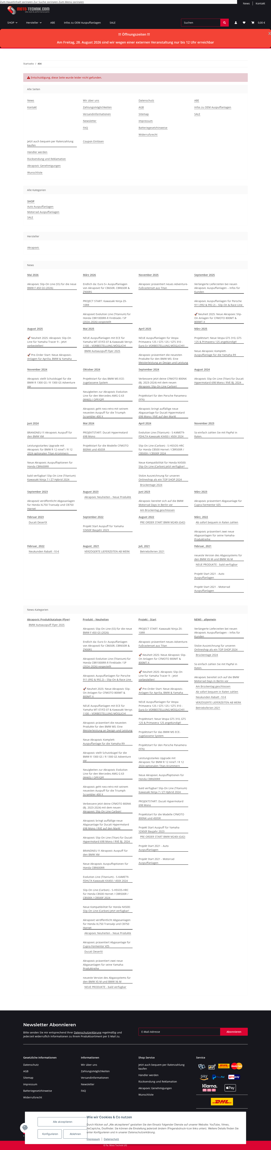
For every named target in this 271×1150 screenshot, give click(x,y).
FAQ (85, 127)
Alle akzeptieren (62, 1121)
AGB (141, 107)
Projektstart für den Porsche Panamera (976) (163, 397)
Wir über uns (91, 100)
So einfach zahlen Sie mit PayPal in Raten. (215, 434)
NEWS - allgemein (205, 619)
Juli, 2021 (144, 546)
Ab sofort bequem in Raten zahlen (217, 522)
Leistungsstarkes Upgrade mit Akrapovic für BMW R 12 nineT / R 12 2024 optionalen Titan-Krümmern (49, 449)
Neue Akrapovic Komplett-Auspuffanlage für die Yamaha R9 (215, 353)
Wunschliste (34, 172)
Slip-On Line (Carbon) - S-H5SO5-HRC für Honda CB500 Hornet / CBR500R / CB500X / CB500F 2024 (161, 449)
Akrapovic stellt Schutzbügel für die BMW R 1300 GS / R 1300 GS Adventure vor (51, 382)
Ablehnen (75, 1133)
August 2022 (146, 517)
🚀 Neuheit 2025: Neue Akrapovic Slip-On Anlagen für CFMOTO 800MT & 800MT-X (218, 318)
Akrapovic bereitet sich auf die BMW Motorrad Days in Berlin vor (161, 503)
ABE (52, 22)
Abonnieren (234, 1031)
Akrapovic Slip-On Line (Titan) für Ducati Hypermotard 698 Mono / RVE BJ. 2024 (219, 380)
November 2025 (149, 275)
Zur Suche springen (46, 2)
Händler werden (37, 152)
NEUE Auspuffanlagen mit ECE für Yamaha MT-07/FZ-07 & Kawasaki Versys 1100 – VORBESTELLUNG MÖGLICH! (107, 341)
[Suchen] (224, 23)
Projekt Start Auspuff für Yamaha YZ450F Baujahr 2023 (103, 528)
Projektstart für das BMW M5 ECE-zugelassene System (104, 380)
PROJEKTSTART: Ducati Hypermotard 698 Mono (105, 434)
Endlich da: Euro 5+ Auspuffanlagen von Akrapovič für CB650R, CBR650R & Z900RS (106, 288)
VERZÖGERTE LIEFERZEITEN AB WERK (107, 551)
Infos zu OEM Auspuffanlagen (82, 22)
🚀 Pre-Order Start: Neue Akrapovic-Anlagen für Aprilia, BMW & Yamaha (49, 356)
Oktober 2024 (91, 369)
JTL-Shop (251, 1145)
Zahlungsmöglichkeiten (97, 107)
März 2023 (200, 491)
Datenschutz (111, 1139)
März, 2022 (201, 517)
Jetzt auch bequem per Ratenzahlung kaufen (50, 143)
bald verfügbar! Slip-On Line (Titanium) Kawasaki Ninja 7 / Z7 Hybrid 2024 (51, 477)
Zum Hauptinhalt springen (17, 2)
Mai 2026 (33, 275)
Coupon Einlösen (93, 141)
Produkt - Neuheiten (96, 619)
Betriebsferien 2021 (152, 551)
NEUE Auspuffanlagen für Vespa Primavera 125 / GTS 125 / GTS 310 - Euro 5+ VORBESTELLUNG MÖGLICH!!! (162, 341)
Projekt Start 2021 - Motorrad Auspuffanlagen (212, 588)
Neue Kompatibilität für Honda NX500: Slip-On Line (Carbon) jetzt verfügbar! (162, 464)
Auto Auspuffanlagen (40, 206)
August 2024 (202, 369)
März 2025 (200, 328)
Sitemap (144, 114)
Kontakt (260, 3)
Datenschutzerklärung (87, 1032)
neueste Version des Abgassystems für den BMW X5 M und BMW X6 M (218, 557)
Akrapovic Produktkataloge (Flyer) (48, 619)
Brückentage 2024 (151, 485)
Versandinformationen (97, 114)
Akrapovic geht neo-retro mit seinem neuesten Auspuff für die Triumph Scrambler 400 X (105, 412)
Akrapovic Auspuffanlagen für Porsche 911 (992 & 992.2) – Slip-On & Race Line (218, 303)
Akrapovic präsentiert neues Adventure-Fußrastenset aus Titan (163, 286)
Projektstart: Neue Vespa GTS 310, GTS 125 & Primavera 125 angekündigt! (218, 340)
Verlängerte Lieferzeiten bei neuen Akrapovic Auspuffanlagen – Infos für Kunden (217, 288)
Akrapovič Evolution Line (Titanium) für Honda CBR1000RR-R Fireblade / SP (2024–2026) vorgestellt (107, 318)
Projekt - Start (147, 619)
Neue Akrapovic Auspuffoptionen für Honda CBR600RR (50, 464)
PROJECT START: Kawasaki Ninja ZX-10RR (105, 303)
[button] (236, 22)
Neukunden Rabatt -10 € (44, 551)
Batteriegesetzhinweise (153, 127)
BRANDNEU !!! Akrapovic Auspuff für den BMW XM (49, 434)
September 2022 (93, 517)
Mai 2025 (88, 328)
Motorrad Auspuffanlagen (43, 212)
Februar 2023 (35, 517)
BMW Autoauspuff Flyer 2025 (102, 351)
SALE (113, 22)
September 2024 (149, 369)
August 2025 (35, 328)
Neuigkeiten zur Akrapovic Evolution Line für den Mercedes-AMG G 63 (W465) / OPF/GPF (105, 395)
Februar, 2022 (35, 546)
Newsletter (89, 121)
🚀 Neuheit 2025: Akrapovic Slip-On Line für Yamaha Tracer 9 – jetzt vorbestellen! (49, 341)
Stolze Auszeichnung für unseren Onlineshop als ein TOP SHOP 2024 (160, 477)
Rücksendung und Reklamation (46, 159)
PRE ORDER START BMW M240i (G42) (162, 522)
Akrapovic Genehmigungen (44, 165)
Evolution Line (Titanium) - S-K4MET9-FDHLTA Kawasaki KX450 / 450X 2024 (162, 434)
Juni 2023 (144, 491)
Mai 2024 (88, 423)
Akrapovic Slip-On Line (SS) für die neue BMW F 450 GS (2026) (51, 286)
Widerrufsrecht (148, 134)
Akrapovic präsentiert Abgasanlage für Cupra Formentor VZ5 (218, 503)
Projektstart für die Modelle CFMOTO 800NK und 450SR (105, 447)
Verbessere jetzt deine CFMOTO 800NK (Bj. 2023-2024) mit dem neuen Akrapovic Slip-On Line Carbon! (163, 382)
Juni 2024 (33, 423)
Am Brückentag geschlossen (157, 510)
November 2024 (37, 369)
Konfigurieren (50, 1133)
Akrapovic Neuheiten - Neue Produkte (107, 497)
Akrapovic (33, 247)
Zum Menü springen (71, 2)
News (246, 3)
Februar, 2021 (202, 546)
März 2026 (89, 275)
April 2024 (145, 423)
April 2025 (145, 328)
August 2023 (90, 491)
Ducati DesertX (38, 522)
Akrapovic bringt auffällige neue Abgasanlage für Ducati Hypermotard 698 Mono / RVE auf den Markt (162, 412)
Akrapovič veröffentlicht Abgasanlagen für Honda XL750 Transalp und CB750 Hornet (51, 504)
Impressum (93, 1139)
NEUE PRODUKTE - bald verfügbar (217, 564)
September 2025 (204, 275)
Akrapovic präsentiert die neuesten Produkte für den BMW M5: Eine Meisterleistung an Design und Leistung (163, 358)
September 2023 (37, 491)
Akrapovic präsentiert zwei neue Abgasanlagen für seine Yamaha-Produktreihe (214, 535)
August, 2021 (91, 546)
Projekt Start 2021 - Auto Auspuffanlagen (209, 575)
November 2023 (204, 423)
